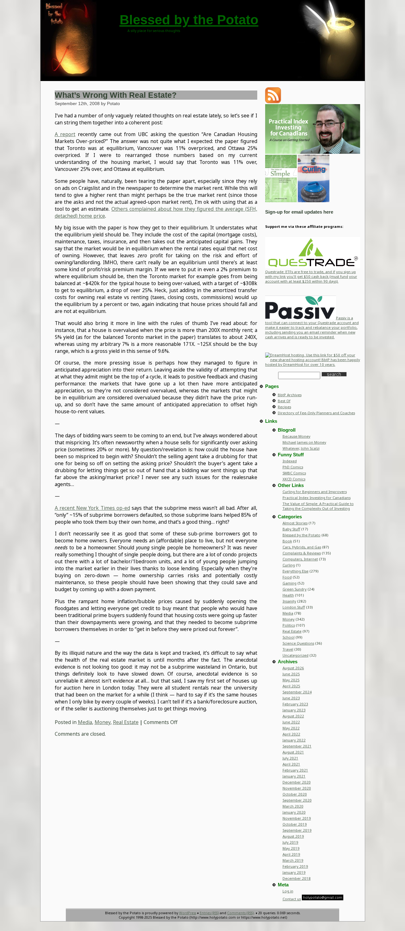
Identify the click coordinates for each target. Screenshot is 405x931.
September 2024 (297, 692)
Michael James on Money (304, 442)
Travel (288, 649)
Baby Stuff (291, 529)
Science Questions (298, 643)
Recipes (284, 406)
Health (288, 595)
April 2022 (291, 734)
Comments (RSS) (240, 913)
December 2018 (297, 878)
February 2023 (295, 704)
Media (85, 722)
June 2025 (291, 674)
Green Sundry (295, 589)
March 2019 (293, 860)
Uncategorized (295, 655)
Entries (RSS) (209, 913)
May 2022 (291, 728)
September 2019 (297, 830)
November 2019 (297, 818)
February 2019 (295, 866)
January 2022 (294, 740)
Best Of (284, 400)
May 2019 (291, 848)
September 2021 (297, 746)
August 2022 (293, 716)
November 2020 (297, 788)
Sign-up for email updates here (299, 212)
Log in (288, 891)
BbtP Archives (290, 394)
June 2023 (291, 698)
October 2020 (295, 794)
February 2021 (295, 770)
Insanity (289, 601)
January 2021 (294, 776)
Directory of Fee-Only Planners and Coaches (316, 412)
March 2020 (293, 806)
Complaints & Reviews (302, 553)
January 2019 (294, 872)
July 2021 (290, 758)
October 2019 (295, 824)
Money (102, 722)
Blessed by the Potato (189, 19)
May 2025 (291, 680)
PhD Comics (293, 467)
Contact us (292, 899)
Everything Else (295, 571)
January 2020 (294, 812)
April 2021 (291, 764)
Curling (289, 565)
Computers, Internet (300, 559)
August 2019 (293, 836)
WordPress (187, 913)
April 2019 (291, 854)
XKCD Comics (294, 479)
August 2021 (293, 752)
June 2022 (291, 722)
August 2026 (293, 667)
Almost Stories (295, 523)
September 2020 (297, 800)
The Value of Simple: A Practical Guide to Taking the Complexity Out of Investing (318, 506)
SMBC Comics (294, 473)
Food (287, 577)
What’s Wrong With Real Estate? (116, 95)
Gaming (289, 583)
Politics (289, 625)
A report (65, 134)
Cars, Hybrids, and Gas (302, 547)
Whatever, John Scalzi (301, 448)
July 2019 (290, 842)
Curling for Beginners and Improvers (315, 491)
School (289, 637)
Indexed (290, 461)
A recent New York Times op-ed (92, 507)
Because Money (296, 436)
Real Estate (126, 722)
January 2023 (294, 710)
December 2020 (297, 782)
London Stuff (294, 607)
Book (287, 541)
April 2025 (291, 686)
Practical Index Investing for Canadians (317, 497)
